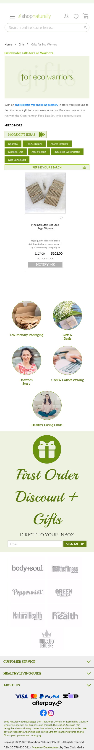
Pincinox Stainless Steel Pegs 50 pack (45, 226)
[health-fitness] (64, 568)
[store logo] (34, 16)
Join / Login (65, 16)
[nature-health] (64, 615)
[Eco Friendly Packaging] (26, 315)
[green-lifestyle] (64, 591)
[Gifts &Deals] (67, 315)
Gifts (22, 44)
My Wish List (76, 16)
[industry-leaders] (47, 639)
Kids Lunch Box (17, 159)
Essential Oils (15, 152)
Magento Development (46, 747)
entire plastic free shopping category (36, 104)
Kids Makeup (38, 152)
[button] (61, 217)
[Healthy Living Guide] (47, 405)
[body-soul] (28, 568)
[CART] (85, 16)
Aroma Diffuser (59, 144)
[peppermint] (28, 591)
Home (9, 44)
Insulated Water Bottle (67, 152)
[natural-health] (28, 615)
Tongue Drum (34, 144)
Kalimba (13, 144)
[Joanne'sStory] (26, 360)
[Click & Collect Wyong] (67, 360)
